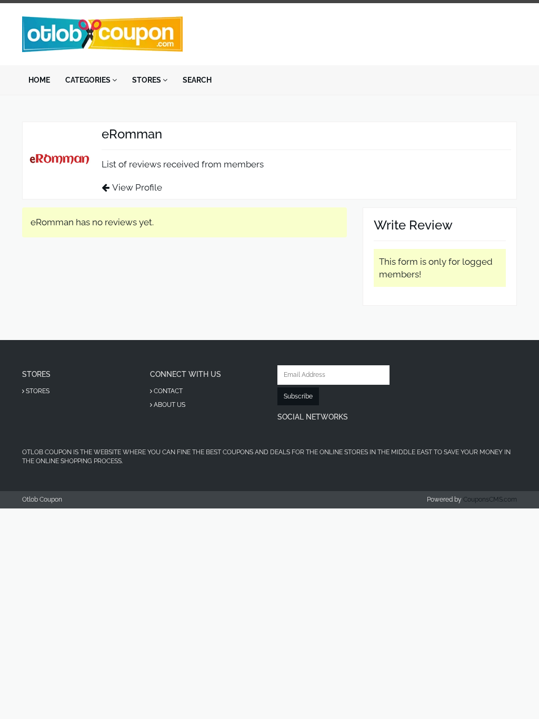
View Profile (137, 187)
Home (39, 80)
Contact (167, 391)
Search (197, 80)
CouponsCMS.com (490, 499)
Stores (147, 80)
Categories (88, 80)
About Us (168, 404)
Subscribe (298, 396)
